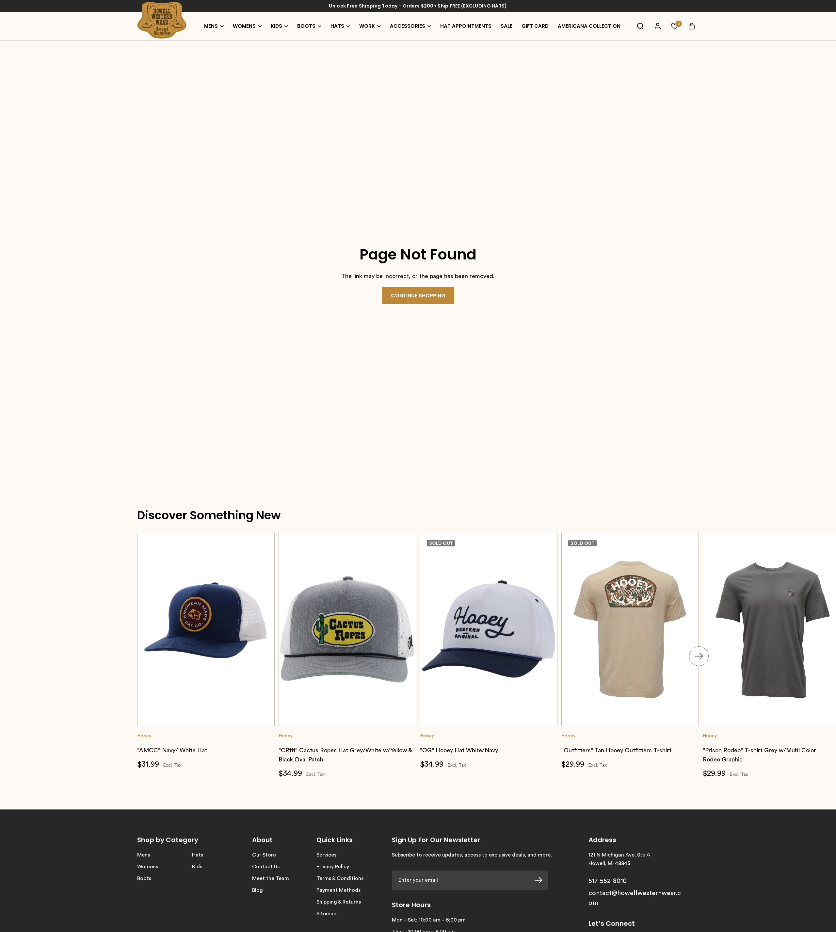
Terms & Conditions (339, 878)
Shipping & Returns (338, 902)
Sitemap (326, 913)
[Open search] (640, 26)
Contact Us (266, 866)
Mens (143, 854)
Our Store (264, 854)
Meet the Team (270, 878)
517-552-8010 (607, 881)
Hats (197, 854)
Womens (147, 866)
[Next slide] (699, 656)
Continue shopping (418, 295)
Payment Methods (338, 890)
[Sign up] (541, 880)
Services (326, 854)
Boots (144, 878)
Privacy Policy (332, 866)
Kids (197, 866)
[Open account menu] (658, 26)
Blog (257, 890)
